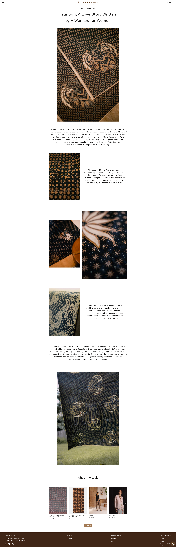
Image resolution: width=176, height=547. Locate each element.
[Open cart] (173, 2)
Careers (162, 538)
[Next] (125, 503)
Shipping (162, 541)
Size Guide (113, 538)
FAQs (112, 541)
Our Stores (69, 539)
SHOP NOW (88, 525)
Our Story (69, 538)
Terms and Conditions (165, 545)
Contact (113, 539)
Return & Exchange (165, 543)
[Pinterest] (13, 544)
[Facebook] (5, 544)
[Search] (170, 2)
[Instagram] (9, 544)
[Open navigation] (3, 2)
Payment (162, 539)
